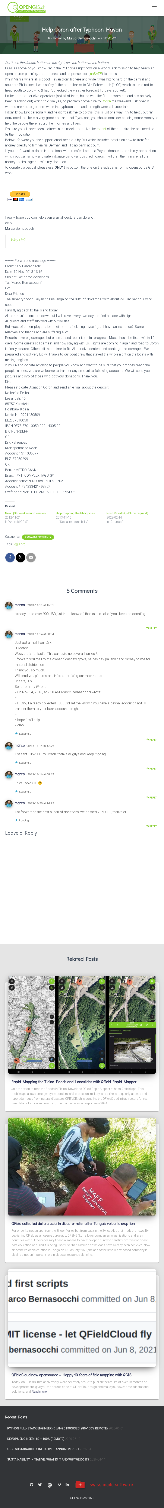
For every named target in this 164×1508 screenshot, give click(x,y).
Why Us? (17, 240)
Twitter (40, 1485)
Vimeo (59, 1485)
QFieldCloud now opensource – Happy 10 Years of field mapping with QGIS (72, 1374)
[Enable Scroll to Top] (155, 1499)
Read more (39, 1391)
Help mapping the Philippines (75, 513)
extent (101, 129)
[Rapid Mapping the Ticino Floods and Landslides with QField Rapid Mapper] (82, 1024)
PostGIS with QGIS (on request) (127, 513)
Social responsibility (38, 537)
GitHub (31, 1485)
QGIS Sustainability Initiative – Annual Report (43, 1449)
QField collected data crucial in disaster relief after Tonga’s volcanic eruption (73, 1223)
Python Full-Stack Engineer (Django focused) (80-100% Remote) (57, 1428)
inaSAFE (95, 74)
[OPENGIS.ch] (28, 8)
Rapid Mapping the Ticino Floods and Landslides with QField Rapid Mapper (74, 1081)
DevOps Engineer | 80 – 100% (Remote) (35, 1439)
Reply (153, 628)
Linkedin (67, 1485)
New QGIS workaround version (25, 513)
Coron (106, 101)
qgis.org (19, 544)
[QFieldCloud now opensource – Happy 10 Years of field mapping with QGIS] (82, 1317)
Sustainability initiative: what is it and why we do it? (48, 1459)
